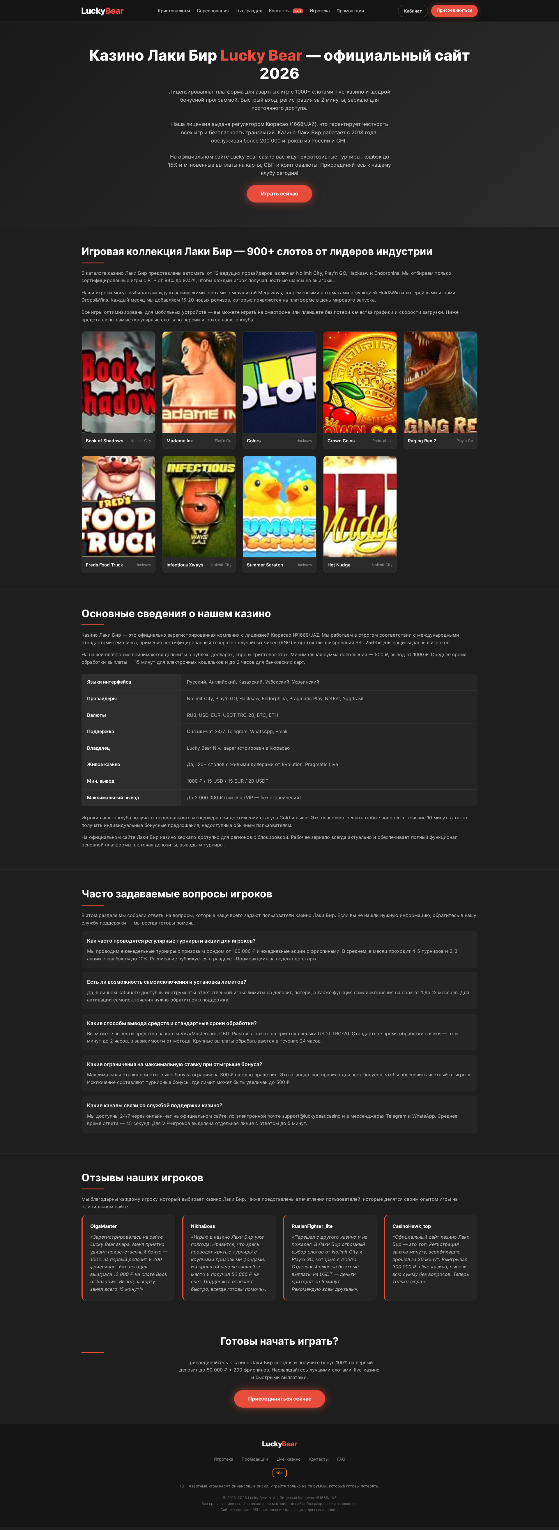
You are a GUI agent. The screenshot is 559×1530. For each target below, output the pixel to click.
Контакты (285, 10)
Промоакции (350, 10)
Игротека (320, 10)
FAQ (341, 1459)
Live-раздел (249, 10)
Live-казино (289, 1459)
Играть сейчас (279, 194)
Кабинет (413, 10)
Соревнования (213, 10)
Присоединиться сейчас (279, 1398)
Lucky (102, 11)
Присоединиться (454, 10)
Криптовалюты (174, 10)
